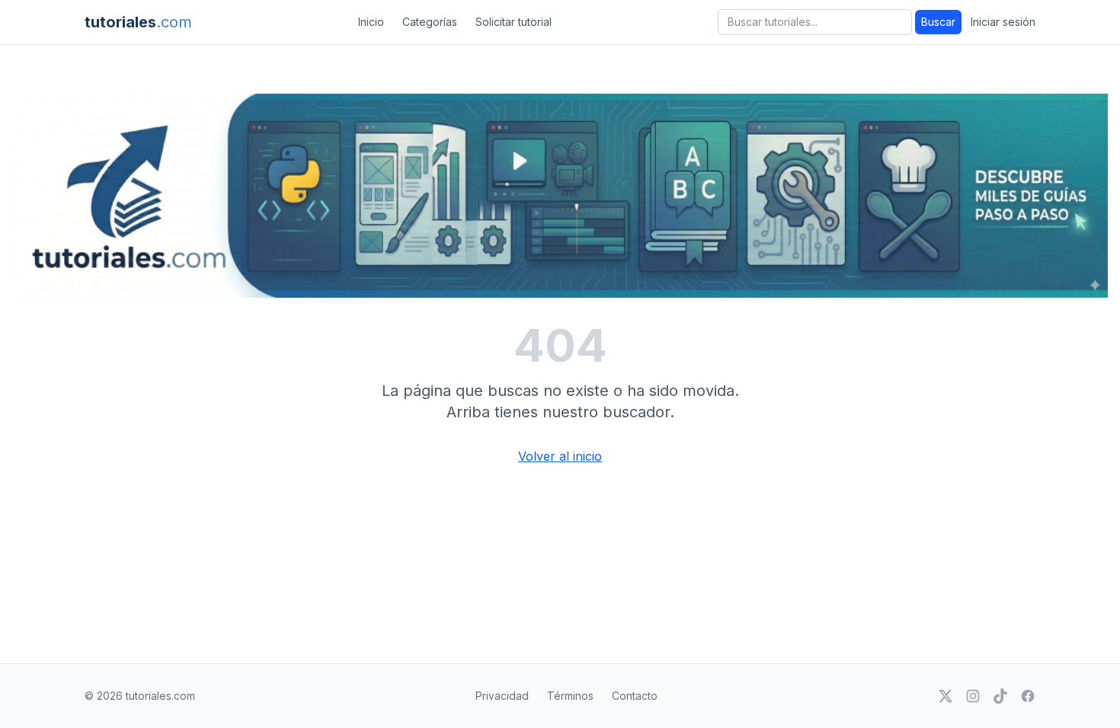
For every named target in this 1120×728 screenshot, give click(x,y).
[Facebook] (1027, 696)
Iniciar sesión (1003, 21)
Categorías (429, 21)
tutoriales (138, 22)
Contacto (635, 695)
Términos (570, 695)
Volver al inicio (560, 456)
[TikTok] (1000, 696)
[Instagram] (973, 696)
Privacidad (502, 695)
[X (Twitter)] (945, 696)
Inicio (371, 21)
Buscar (938, 21)
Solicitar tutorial (513, 21)
